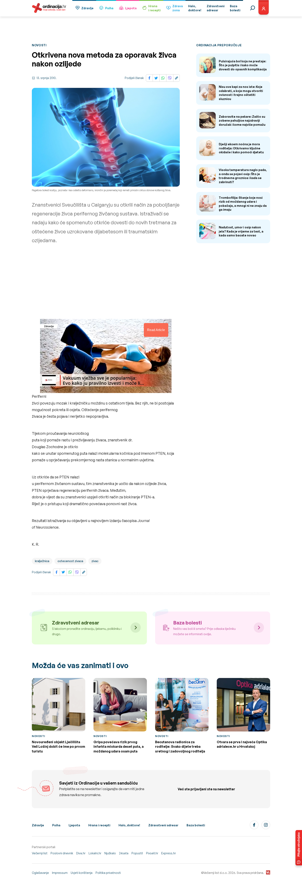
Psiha (109, 8)
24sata (123, 853)
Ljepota (131, 8)
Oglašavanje (40, 872)
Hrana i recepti (99, 825)
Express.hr (168, 853)
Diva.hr (80, 853)
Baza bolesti (196, 825)
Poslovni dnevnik (62, 853)
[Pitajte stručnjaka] (298, 847)
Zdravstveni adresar (163, 825)
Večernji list (39, 853)
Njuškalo (110, 853)
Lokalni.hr (95, 853)
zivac (94, 561)
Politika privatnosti (108, 872)
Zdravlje (87, 8)
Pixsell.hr (152, 853)
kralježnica (42, 561)
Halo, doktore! (129, 825)
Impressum (60, 872)
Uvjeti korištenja (81, 872)
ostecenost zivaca (70, 561)
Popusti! (137, 853)
